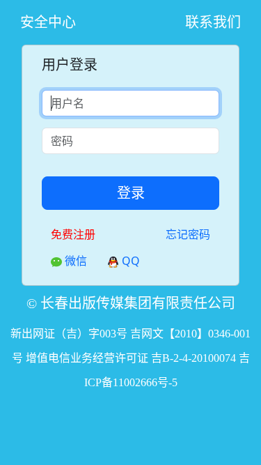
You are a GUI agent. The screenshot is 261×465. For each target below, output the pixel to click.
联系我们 (213, 22)
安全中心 (48, 22)
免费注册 (73, 234)
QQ (129, 260)
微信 (74, 260)
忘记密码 (188, 234)
